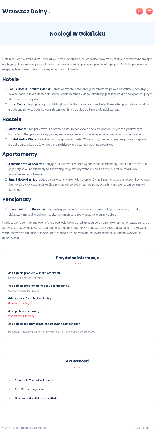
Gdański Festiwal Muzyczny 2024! (36, 398)
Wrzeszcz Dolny (26, 11)
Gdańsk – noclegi (18, 303)
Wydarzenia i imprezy (21, 316)
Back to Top (142, 428)
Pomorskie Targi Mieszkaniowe (34, 380)
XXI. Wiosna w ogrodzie (29, 389)
